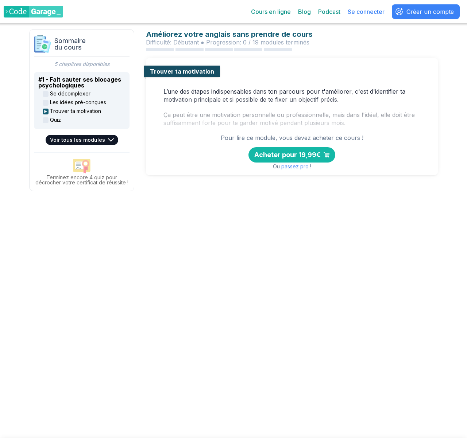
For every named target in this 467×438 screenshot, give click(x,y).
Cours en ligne (271, 11)
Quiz (55, 119)
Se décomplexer (70, 93)
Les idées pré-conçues (78, 102)
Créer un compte (430, 11)
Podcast (329, 11)
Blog (304, 11)
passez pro (295, 166)
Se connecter (366, 11)
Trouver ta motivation (75, 111)
